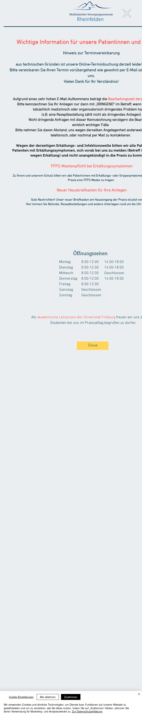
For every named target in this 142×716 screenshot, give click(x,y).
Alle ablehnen (48, 697)
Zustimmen (70, 697)
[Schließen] (139, 694)
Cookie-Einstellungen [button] (21, 697)
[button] (127, 13)
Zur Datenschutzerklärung (87, 711)
